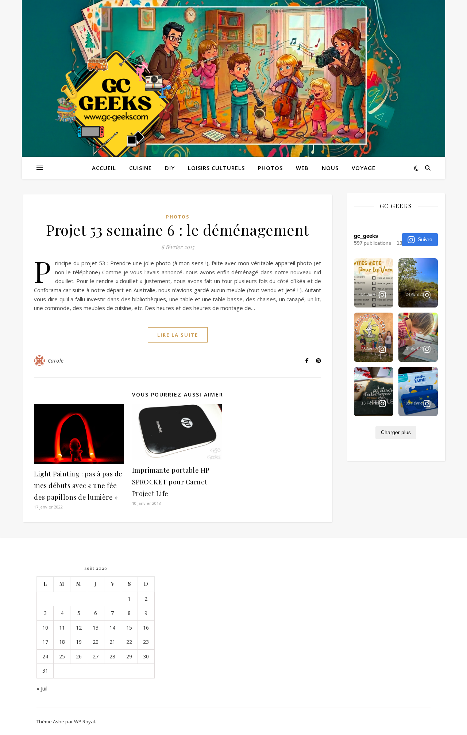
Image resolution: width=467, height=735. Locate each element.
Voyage (363, 167)
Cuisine (140, 167)
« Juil (41, 688)
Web (302, 167)
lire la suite (177, 335)
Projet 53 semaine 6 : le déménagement (177, 229)
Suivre (425, 239)
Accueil (104, 167)
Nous (330, 167)
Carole (56, 360)
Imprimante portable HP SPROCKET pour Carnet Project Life (170, 482)
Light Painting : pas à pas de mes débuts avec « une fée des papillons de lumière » (78, 485)
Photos (270, 167)
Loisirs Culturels (216, 167)
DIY (170, 167)
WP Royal (84, 721)
